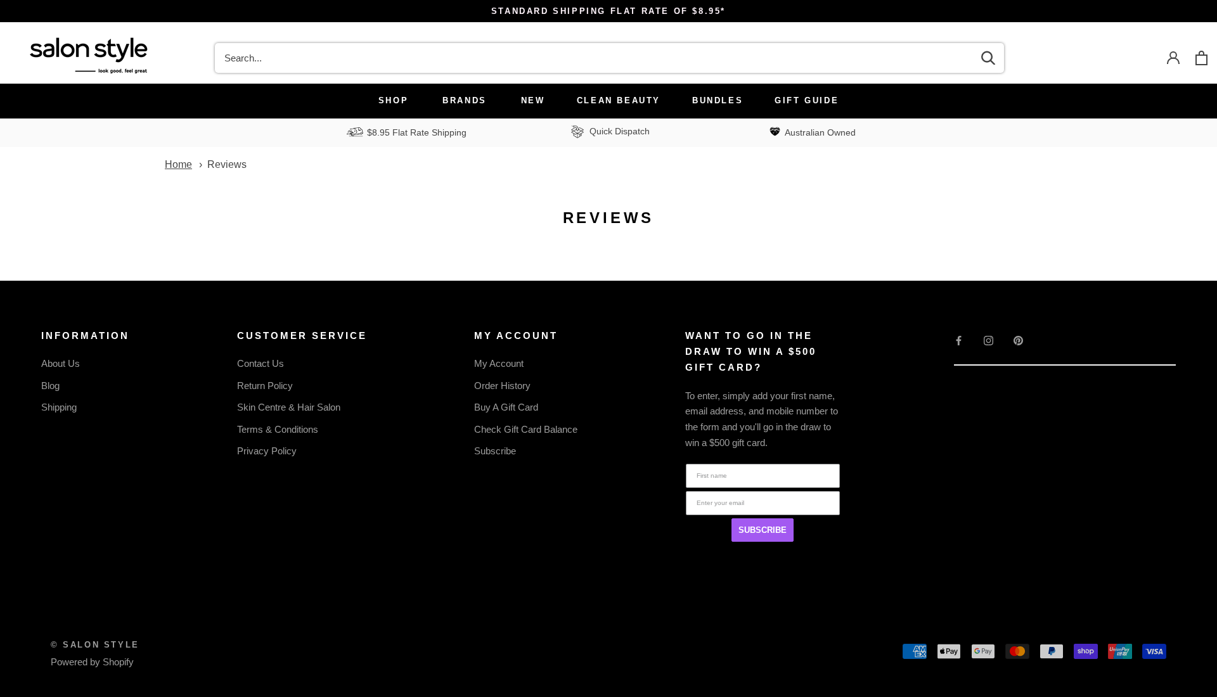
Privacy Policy (267, 450)
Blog (50, 385)
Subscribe (495, 450)
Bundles (717, 100)
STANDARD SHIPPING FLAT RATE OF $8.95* (608, 11)
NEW (533, 100)
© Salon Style (95, 644)
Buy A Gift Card (506, 407)
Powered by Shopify (92, 661)
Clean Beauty (618, 100)
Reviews (227, 164)
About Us (60, 363)
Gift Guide (807, 100)
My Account (499, 363)
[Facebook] (958, 340)
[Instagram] (988, 340)
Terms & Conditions (277, 429)
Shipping (59, 407)
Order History (502, 385)
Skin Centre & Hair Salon (288, 407)
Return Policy (265, 385)
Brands (464, 100)
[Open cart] (1201, 58)
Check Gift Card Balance (525, 429)
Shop (393, 100)
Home (178, 164)
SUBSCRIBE (762, 530)
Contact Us (260, 363)
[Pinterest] (1018, 340)
